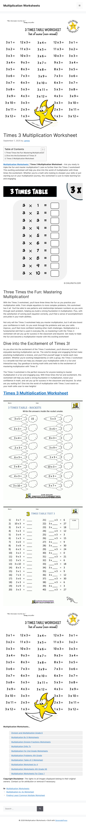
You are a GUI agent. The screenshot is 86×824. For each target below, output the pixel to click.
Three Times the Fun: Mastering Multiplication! (25, 153)
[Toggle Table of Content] (41, 149)
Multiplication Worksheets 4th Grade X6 (29, 769)
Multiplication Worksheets (21, 5)
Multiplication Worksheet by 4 (24, 764)
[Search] (40, 808)
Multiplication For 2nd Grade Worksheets (29, 751)
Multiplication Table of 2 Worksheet (27, 760)
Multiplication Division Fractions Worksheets (31, 742)
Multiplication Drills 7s (21, 746)
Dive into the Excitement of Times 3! (21, 156)
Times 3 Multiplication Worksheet (20, 158)
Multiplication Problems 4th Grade (26, 755)
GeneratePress (61, 820)
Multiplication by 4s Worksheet (20, 792)
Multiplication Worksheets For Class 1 (28, 773)
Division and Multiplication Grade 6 (27, 733)
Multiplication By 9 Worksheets (25, 737)
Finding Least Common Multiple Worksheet (25, 795)
